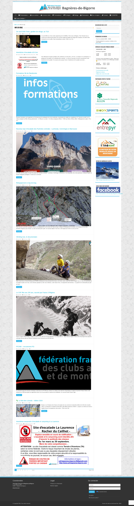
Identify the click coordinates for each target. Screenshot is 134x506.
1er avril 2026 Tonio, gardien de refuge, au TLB (32, 31)
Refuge (76, 15)
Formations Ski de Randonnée (26, 73)
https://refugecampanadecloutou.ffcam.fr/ (105, 179)
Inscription (91, 495)
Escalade (26, 423)
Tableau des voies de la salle (102, 73)
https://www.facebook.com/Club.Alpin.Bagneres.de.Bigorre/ (109, 193)
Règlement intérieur (100, 72)
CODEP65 (114, 15)
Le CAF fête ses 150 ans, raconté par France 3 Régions (35, 292)
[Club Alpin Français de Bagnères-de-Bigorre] (67, 7)
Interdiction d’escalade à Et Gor (27, 52)
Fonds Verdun (20, 18)
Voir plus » (44, 41)
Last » (33, 470)
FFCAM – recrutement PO (25, 346)
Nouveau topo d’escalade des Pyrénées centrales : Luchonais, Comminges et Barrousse (46, 129)
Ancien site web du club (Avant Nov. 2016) (111, 503)
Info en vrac (25, 33)
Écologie (67, 15)
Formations (57, 15)
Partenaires (85, 15)
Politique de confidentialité (56, 483)
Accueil (15, 15)
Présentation (24, 15)
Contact (105, 15)
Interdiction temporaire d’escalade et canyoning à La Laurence (37, 421)
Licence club (46, 15)
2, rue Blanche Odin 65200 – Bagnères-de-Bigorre (19, 485)
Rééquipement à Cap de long (26, 183)
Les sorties (35, 15)
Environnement (27, 54)
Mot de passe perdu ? (94, 497)
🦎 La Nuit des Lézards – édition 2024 (29, 400)
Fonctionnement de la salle (102, 70)
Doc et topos (95, 15)
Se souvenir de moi (102, 491)
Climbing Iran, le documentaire (26, 237)
